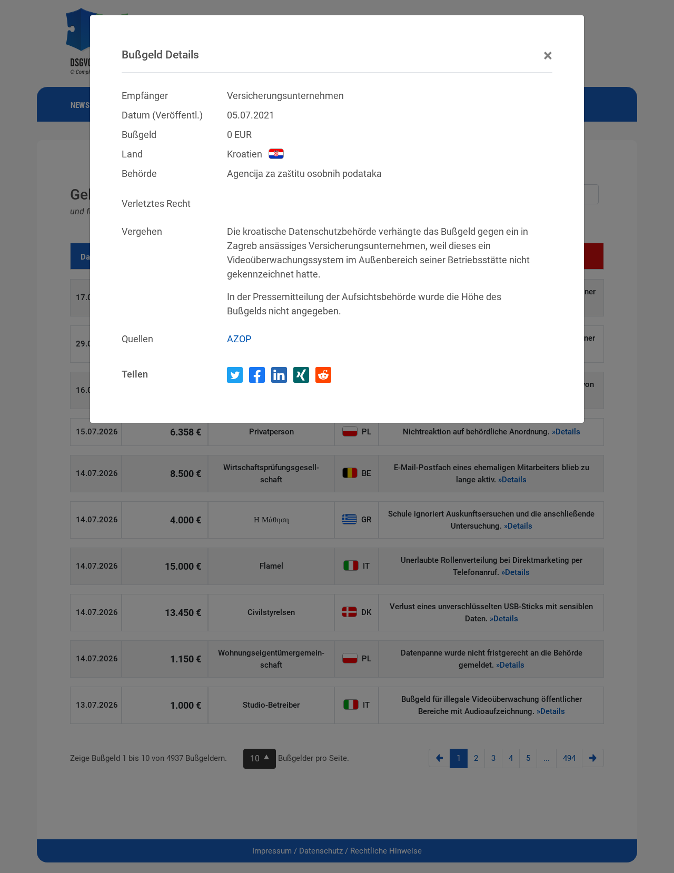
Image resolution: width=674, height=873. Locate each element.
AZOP (239, 338)
